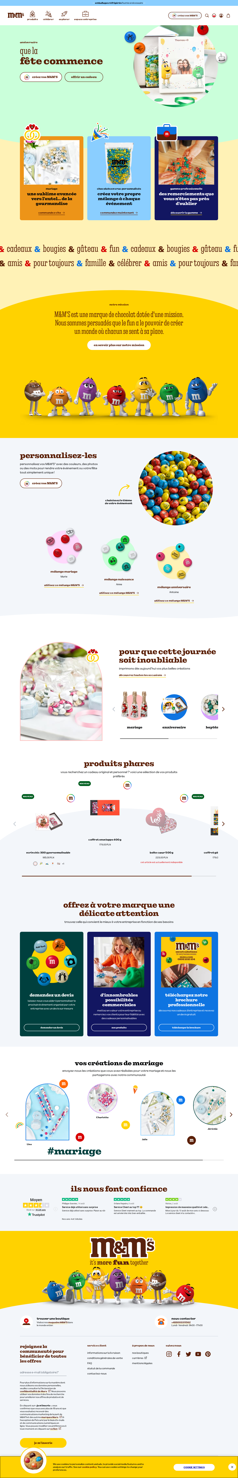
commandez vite (49, 212)
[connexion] (221, 15)
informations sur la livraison (103, 1352)
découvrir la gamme (184, 212)
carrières (137, 1357)
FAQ (89, 1363)
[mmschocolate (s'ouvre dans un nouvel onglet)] (169, 1354)
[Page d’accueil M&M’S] (16, 15)
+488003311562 (181, 1322)
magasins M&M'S (58, 1322)
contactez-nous (97, 1373)
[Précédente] (115, 709)
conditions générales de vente (105, 1357)
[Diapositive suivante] (222, 824)
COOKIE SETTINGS (194, 1467)
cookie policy (89, 1467)
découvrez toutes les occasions (140, 675)
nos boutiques (140, 1352)
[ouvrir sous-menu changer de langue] (214, 15)
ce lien (53, 1429)
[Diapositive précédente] (16, 824)
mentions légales (142, 1363)
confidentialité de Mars (33, 1391)
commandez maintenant (117, 212)
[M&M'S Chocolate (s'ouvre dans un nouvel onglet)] (207, 1354)
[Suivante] (222, 709)
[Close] (232, 1467)
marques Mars (49, 1417)
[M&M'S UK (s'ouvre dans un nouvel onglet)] (178, 1354)
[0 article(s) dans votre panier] (228, 15)
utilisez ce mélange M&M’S (62, 585)
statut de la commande (101, 1368)
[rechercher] (207, 15)
